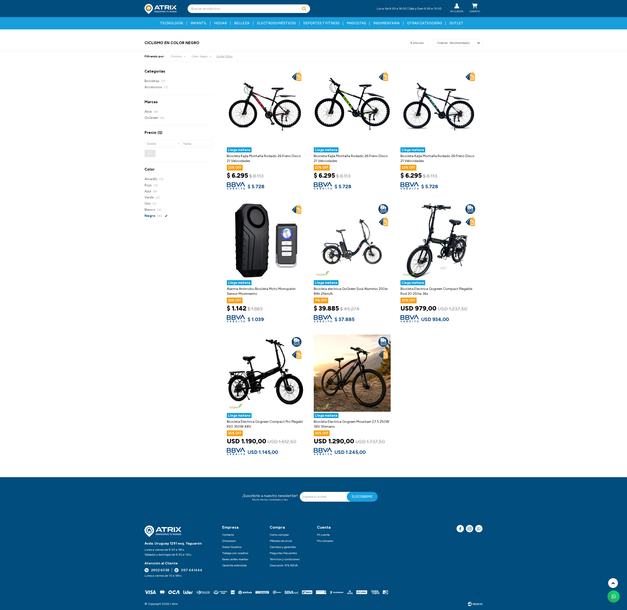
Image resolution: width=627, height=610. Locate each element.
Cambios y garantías (283, 547)
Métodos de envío (281, 541)
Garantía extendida (234, 565)
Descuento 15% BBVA (284, 565)
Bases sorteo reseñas (235, 559)
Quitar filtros (224, 56)
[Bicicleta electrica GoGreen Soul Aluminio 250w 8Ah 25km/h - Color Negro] (352, 240)
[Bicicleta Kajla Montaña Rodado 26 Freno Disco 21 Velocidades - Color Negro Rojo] (265, 107)
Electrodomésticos (276, 23)
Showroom (229, 541)
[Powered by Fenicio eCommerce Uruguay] (475, 604)
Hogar (220, 23)
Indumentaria (386, 23)
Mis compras (325, 541)
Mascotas (356, 23)
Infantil (199, 23)
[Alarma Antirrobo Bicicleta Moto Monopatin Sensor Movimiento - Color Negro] (265, 240)
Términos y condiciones (285, 559)
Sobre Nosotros (231, 547)
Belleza (242, 23)
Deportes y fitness (321, 23)
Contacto (228, 534)
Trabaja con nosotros (235, 553)
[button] (304, 8)
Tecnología (171, 23)
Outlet (456, 23)
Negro (200, 56)
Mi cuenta (323, 534)
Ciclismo (176, 56)
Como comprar (279, 534)
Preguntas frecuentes (283, 553)
